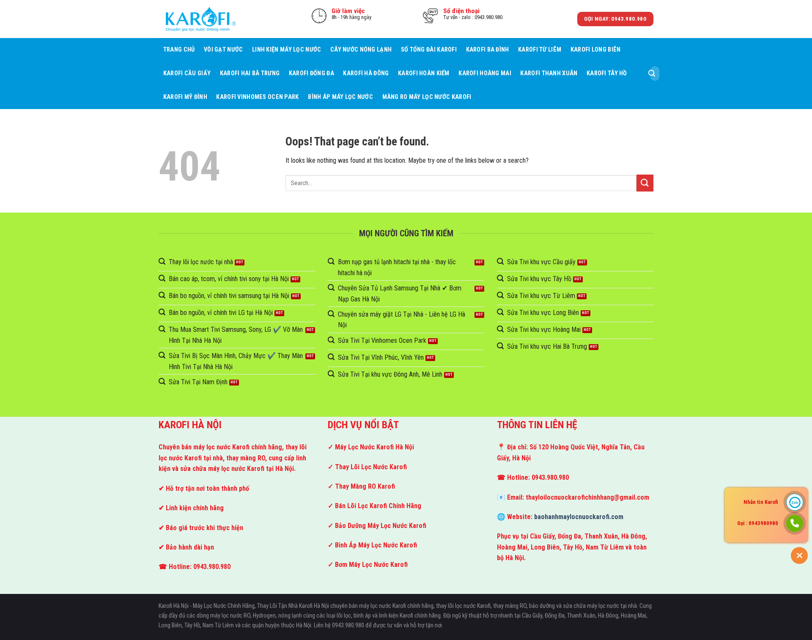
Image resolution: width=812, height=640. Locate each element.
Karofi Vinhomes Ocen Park (257, 97)
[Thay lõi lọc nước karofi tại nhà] (201, 19)
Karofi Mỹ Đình (185, 97)
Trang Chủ (179, 49)
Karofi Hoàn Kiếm (424, 73)
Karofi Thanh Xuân (548, 73)
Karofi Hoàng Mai (484, 73)
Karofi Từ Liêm (539, 49)
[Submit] (652, 73)
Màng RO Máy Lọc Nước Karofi (427, 97)
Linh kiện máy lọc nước (286, 49)
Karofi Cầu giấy (187, 73)
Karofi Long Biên (596, 49)
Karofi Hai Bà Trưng (250, 73)
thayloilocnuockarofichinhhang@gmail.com (587, 497)
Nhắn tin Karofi (760, 502)
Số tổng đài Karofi (429, 49)
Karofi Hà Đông (366, 73)
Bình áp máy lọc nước (340, 97)
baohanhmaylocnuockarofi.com (578, 517)
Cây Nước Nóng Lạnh (361, 49)
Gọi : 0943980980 (757, 523)
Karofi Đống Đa (311, 73)
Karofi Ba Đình (487, 49)
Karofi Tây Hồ (607, 73)
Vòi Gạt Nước (223, 49)
